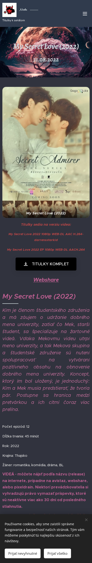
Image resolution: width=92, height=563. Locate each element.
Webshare (46, 280)
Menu (85, 13)
